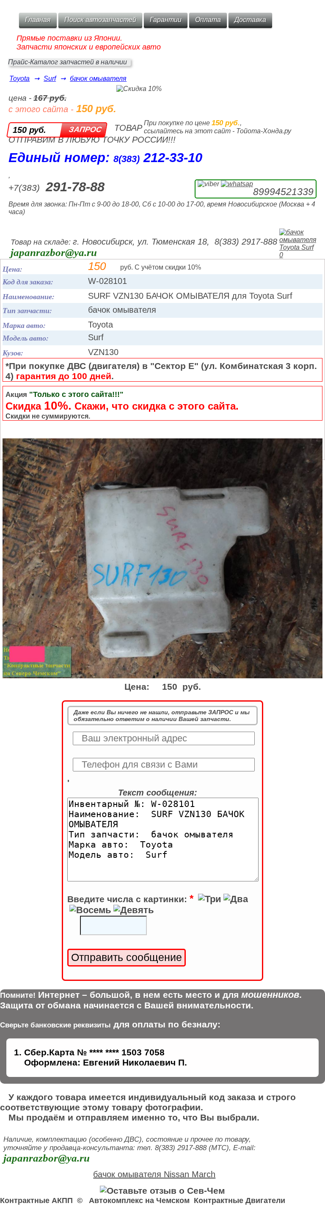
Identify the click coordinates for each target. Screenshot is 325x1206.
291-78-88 (75, 186)
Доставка (250, 19)
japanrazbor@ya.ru (54, 252)
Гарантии (166, 19)
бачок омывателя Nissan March (154, 1174)
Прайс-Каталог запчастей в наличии (67, 62)
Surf (50, 78)
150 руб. (29, 130)
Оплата (208, 19)
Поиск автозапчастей (100, 19)
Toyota (19, 78)
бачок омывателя (98, 78)
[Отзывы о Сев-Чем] (162, 1190)
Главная (38, 19)
